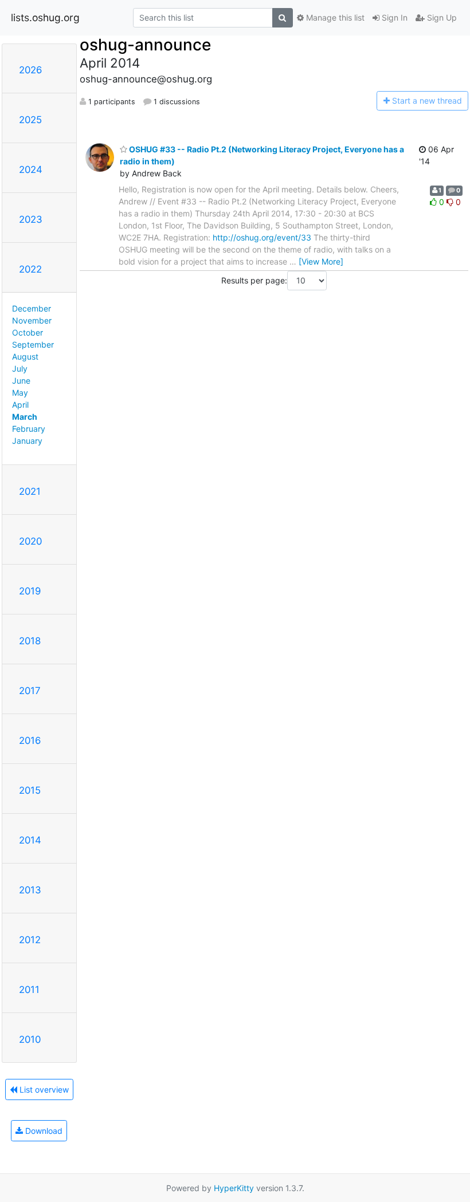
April (20, 404)
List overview (43, 1089)
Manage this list (334, 17)
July (20, 368)
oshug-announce (145, 44)
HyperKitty (234, 1188)
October (27, 332)
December (31, 308)
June (21, 380)
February (28, 428)
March (24, 416)
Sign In (393, 17)
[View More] (321, 261)
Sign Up (441, 17)
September (33, 344)
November (32, 320)
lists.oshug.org (45, 17)
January (27, 441)
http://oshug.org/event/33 (262, 237)
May (20, 392)
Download (42, 1131)
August (25, 356)
